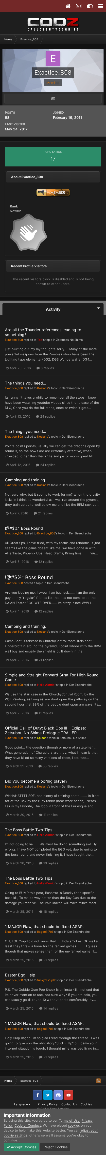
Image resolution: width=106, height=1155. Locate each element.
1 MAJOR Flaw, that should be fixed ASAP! (44, 926)
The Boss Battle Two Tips (28, 829)
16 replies (50, 863)
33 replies (50, 766)
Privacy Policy (48, 1104)
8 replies (47, 368)
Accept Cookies (23, 1147)
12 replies (45, 562)
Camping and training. (25, 479)
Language (21, 1104)
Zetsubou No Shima (69, 340)
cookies (74, 1125)
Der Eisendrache (73, 388)
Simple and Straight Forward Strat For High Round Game (52, 677)
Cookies (86, 1104)
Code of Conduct (28, 1125)
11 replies (45, 713)
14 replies (50, 1008)
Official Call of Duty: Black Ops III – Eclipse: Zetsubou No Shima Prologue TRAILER (45, 730)
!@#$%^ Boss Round (24, 528)
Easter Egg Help (20, 975)
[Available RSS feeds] (98, 1080)
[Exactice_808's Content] (53, 98)
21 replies (45, 513)
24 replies (47, 416)
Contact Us (69, 1104)
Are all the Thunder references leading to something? (43, 332)
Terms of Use (69, 1120)
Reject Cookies (55, 1147)
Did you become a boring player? (36, 781)
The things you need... (25, 383)
